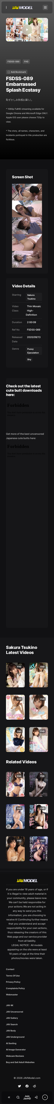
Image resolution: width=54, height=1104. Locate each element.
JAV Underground (15, 1037)
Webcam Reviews (15, 1056)
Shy (29, 359)
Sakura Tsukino (31, 297)
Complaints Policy (15, 988)
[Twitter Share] (19, 1086)
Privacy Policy (13, 982)
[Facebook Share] (27, 1086)
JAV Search (12, 1024)
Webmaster (12, 994)
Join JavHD (27, 1097)
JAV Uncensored (14, 1011)
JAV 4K (9, 1005)
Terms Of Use (13, 975)
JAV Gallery (12, 1018)
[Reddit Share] (34, 1086)
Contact (10, 969)
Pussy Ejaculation (33, 351)
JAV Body (11, 1030)
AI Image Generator (16, 1049)
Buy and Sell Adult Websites (20, 1062)
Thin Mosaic (33, 306)
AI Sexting (11, 1043)
